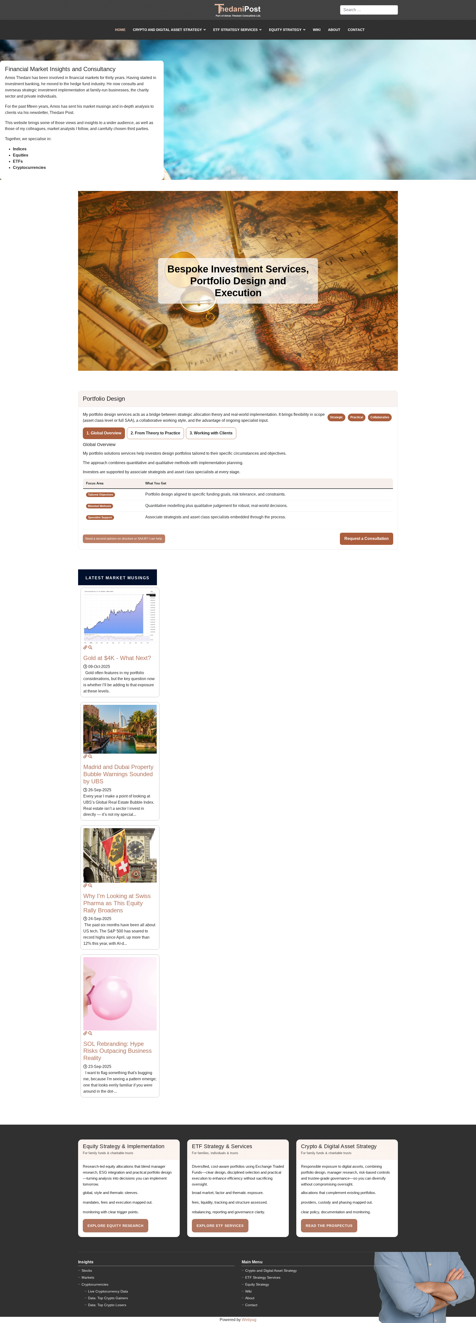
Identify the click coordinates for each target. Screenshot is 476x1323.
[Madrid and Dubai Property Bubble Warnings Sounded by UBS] (85, 756)
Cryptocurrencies (95, 1284)
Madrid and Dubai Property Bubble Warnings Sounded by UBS (118, 774)
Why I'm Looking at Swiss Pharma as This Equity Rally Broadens (117, 903)
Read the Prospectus (329, 1226)
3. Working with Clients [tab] (211, 433)
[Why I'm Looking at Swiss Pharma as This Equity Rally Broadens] (85, 885)
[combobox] (369, 10)
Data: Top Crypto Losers (107, 1305)
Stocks (87, 1270)
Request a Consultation (366, 538)
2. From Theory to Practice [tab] (155, 433)
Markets (88, 1277)
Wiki (317, 30)
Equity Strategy (285, 30)
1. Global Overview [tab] (104, 433)
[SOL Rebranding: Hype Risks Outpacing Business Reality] (85, 1033)
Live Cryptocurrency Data (108, 1291)
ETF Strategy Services (235, 30)
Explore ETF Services (220, 1226)
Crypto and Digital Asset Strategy (167, 30)
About (334, 30)
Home (120, 30)
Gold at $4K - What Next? (117, 658)
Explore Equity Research (116, 1226)
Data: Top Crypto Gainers (108, 1298)
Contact (356, 30)
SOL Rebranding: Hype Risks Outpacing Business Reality (117, 1050)
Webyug (249, 1320)
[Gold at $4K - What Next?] (85, 647)
